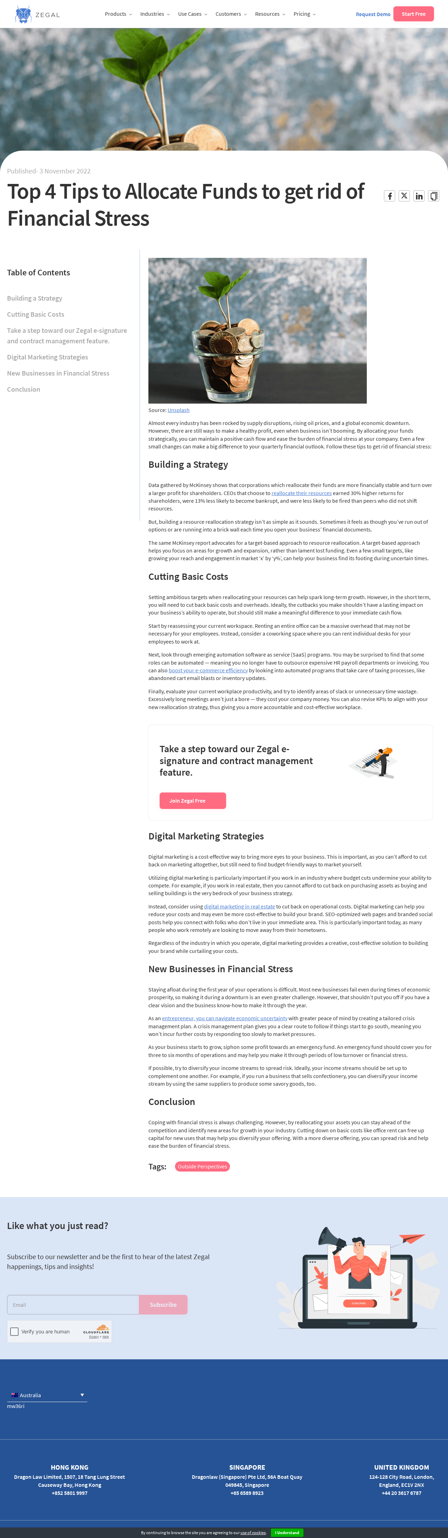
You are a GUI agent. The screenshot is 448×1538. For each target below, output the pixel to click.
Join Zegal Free (187, 800)
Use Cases (190, 13)
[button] (47, 1394)
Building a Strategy (34, 298)
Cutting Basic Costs (35, 314)
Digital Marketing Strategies (47, 356)
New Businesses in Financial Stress (58, 373)
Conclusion (23, 389)
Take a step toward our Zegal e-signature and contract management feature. (67, 335)
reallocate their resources (302, 492)
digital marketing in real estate (239, 906)
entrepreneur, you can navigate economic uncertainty (224, 1018)
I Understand (287, 1532)
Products (115, 13)
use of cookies (253, 1532)
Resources (267, 13)
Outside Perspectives (202, 1166)
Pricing (302, 13)
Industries (152, 13)
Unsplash (179, 409)
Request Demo (373, 14)
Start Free (414, 13)
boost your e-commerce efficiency (208, 670)
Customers (228, 13)
